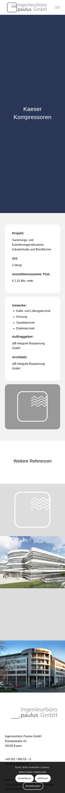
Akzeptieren (24, 778)
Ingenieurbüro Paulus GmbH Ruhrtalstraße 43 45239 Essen (23, 741)
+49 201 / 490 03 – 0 (18, 759)
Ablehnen (43, 778)
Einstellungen (33, 786)
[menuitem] (57, 7)
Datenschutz (25, 772)
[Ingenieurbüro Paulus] (27, 7)
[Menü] (57, 7)
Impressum (40, 772)
